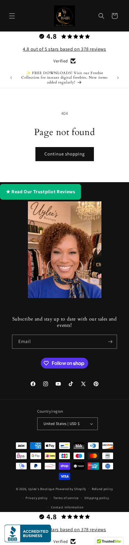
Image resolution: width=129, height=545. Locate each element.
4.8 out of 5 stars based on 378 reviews (64, 49)
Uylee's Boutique (41, 488)
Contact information (67, 507)
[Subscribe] (110, 342)
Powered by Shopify (71, 488)
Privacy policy (37, 498)
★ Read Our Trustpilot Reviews (40, 191)
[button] (12, 16)
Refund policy (102, 489)
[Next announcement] (117, 77)
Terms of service (66, 498)
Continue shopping (64, 154)
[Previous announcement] (11, 77)
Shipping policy (96, 498)
